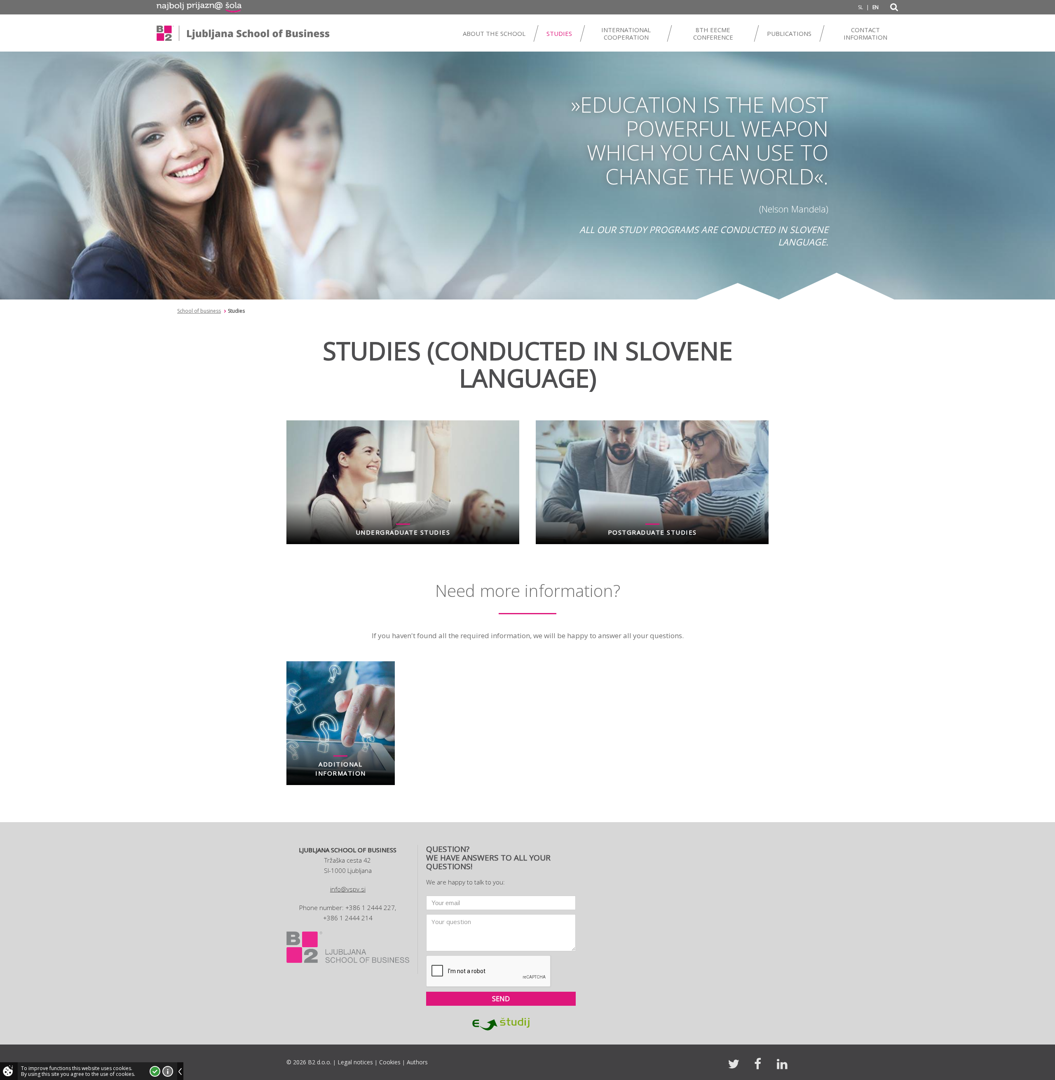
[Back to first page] (243, 33)
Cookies (390, 1062)
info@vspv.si (348, 889)
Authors (417, 1062)
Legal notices (355, 1062)
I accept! (155, 1071)
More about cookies (167, 1071)
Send (501, 998)
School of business (199, 310)
